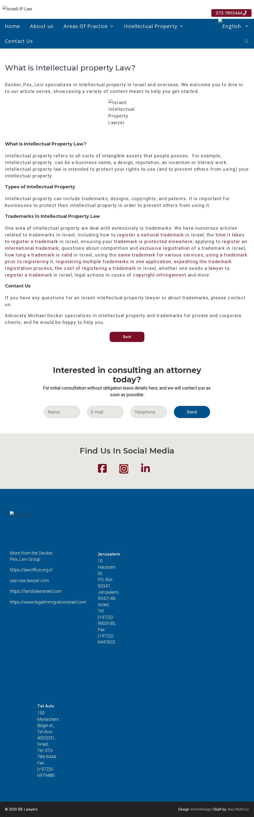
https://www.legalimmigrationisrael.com (48, 602)
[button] (246, 42)
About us (42, 26)
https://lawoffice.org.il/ (31, 569)
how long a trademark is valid (38, 254)
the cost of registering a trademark (95, 268)
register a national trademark (150, 234)
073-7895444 (229, 13)
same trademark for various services (161, 254)
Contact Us (19, 41)
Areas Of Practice (86, 26)
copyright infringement (159, 275)
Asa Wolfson (238, 809)
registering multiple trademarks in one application (113, 261)
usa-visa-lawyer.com (29, 580)
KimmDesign (201, 809)
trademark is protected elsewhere (153, 241)
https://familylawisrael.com (36, 591)
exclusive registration (164, 248)
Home (12, 26)
